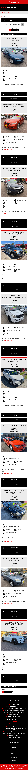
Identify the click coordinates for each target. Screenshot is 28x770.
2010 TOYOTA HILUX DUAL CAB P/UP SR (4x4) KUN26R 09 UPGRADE (14, 296)
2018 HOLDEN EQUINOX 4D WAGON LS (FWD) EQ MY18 (14, 169)
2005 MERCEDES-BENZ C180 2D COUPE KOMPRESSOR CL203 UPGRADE (14, 492)
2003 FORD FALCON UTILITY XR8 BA (14, 426)
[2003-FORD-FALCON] (14, 442)
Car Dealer (4, 12)
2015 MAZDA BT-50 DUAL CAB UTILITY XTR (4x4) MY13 (14, 233)
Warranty (14, 754)
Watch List (14, 94)
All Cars (10, 12)
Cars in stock (14, 749)
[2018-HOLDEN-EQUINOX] (14, 187)
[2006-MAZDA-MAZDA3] (14, 57)
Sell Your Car (14, 755)
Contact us (14, 757)
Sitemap (14, 760)
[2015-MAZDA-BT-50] (14, 250)
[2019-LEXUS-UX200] (14, 641)
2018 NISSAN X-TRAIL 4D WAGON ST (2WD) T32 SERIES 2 (14, 360)
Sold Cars (14, 750)
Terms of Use (12, 765)
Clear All (5, 16)
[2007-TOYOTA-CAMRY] (14, 123)
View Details (14, 99)
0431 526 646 (15, 2)
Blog (14, 759)
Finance (14, 752)
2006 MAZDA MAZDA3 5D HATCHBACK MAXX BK (14, 39)
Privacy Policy (4, 765)
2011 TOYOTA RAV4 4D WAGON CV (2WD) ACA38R (14, 559)
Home (14, 747)
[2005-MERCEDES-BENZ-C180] (14, 511)
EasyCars (20, 768)
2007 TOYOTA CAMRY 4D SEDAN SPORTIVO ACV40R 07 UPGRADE (14, 105)
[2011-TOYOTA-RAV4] (14, 577)
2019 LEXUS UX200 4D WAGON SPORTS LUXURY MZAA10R (14, 623)
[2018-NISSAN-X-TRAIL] (14, 378)
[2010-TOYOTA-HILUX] (14, 314)
